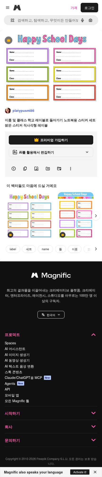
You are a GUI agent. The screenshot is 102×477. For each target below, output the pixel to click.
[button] (51, 314)
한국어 (51, 315)
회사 (8, 426)
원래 (27, 40)
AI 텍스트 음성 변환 (19, 366)
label (13, 249)
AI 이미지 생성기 (17, 354)
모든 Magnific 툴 (17, 400)
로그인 (89, 7)
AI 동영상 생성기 (17, 360)
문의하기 (12, 440)
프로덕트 (12, 334)
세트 (29, 249)
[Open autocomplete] (10, 20)
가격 (74, 7)
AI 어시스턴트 (15, 348)
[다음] (96, 216)
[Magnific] (51, 276)
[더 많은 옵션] (70, 168)
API (7, 389)
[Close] (95, 472)
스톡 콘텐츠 (13, 371)
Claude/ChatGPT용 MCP (27, 377)
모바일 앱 (12, 395)
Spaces (10, 343)
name (45, 249)
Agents (14, 383)
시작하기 (12, 413)
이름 (75, 249)
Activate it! (79, 472)
